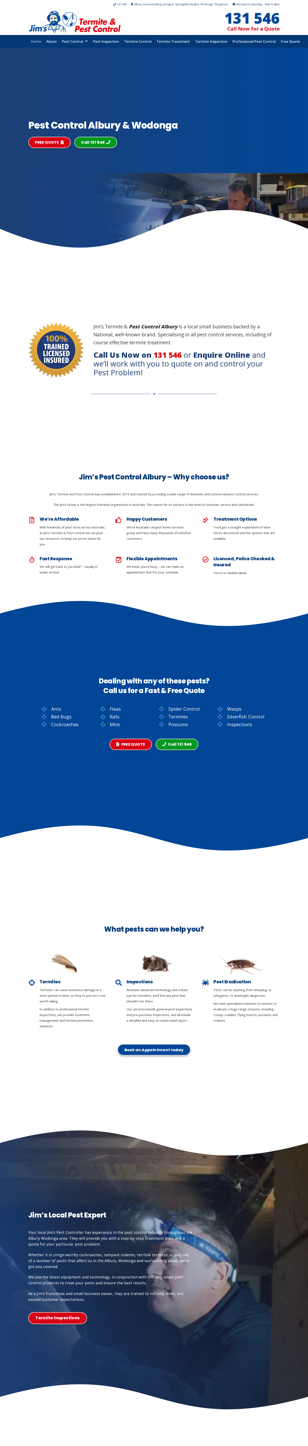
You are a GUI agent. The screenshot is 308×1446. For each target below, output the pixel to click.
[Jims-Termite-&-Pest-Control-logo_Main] (74, 21)
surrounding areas (161, 1260)
